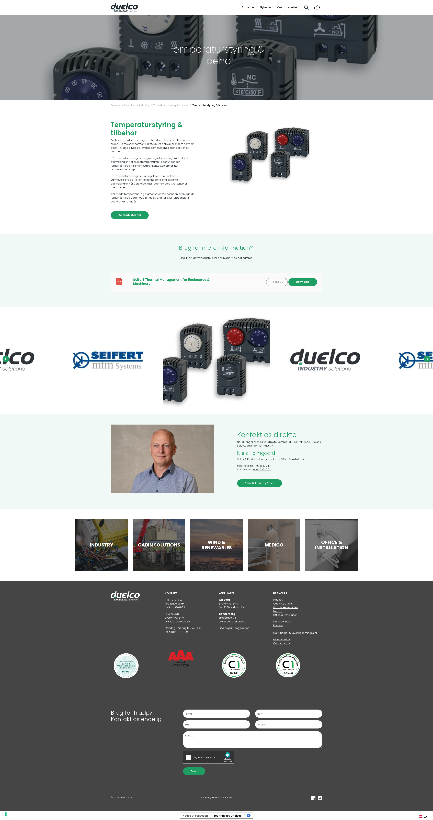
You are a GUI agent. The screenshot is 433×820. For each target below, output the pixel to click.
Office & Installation (285, 615)
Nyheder (265, 7)
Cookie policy (281, 643)
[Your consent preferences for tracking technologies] (6, 814)
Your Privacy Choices (227, 815)
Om (279, 7)
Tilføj (278, 282)
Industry (278, 599)
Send (194, 771)
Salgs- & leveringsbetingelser (298, 633)
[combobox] (423, 816)
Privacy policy (281, 639)
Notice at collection (195, 815)
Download (303, 282)
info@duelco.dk (174, 603)
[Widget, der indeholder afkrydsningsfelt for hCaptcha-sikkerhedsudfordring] (208, 757)
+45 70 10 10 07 (262, 469)
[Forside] (125, 596)
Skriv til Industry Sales (259, 483)
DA (425, 816)
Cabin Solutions (283, 603)
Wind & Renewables (285, 607)
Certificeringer (282, 621)
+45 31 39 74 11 (262, 466)
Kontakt (293, 7)
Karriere (278, 625)
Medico (277, 611)
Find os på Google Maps (234, 628)
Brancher (248, 7)
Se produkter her (129, 215)
